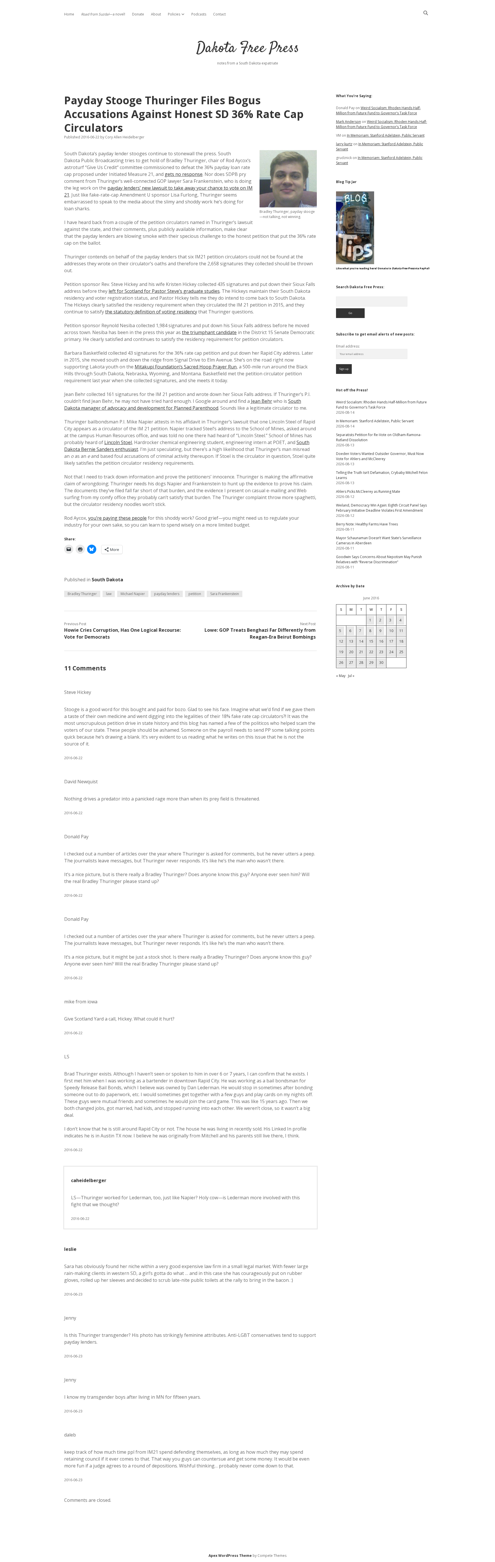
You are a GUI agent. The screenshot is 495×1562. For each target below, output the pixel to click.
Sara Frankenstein (224, 593)
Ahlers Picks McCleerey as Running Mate (368, 491)
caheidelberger (88, 1180)
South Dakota (107, 579)
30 (381, 662)
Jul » (351, 675)
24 (391, 651)
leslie (70, 1249)
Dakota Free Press (247, 48)
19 (341, 651)
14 (361, 641)
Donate (138, 14)
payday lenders (166, 593)
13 (351, 641)
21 (361, 651)
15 (371, 641)
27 (351, 662)
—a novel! (103, 14)
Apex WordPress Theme (230, 1555)
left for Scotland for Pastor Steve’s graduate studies (164, 291)
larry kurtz (344, 144)
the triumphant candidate (209, 332)
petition (194, 593)
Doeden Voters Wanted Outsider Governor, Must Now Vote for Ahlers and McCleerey (380, 456)
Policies (174, 14)
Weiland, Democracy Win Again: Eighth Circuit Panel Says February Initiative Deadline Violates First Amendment (381, 508)
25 (401, 651)
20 (351, 651)
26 (341, 662)
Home (69, 14)
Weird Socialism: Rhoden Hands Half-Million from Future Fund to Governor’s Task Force (378, 110)
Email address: (348, 346)
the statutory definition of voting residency (151, 312)
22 (371, 651)
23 (381, 651)
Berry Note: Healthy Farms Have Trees (367, 524)
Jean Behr (261, 401)
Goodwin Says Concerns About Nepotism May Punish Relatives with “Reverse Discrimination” (379, 559)
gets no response (184, 174)
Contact (219, 14)
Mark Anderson (348, 121)
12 (341, 641)
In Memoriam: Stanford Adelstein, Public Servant (386, 135)
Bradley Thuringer (82, 593)
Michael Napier (133, 593)
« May (340, 675)
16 (381, 641)
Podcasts (198, 14)
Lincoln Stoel (118, 442)
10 (391, 630)
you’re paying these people (117, 518)
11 (401, 630)
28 (361, 662)
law (108, 593)
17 (391, 641)
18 (401, 641)
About (156, 14)
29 (371, 662)
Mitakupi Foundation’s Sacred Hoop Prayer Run (186, 367)
